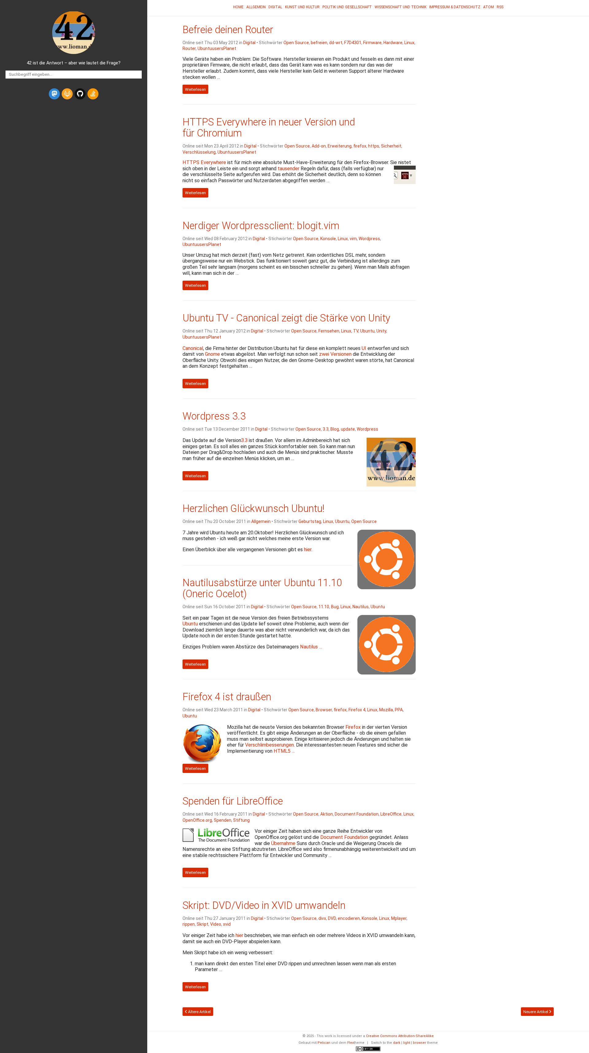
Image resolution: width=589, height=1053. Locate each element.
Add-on (319, 146)
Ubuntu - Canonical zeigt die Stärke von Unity (287, 318)
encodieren (349, 918)
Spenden (222, 820)
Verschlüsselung (199, 152)
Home (238, 7)
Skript (202, 924)
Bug (335, 606)
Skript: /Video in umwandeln (264, 905)
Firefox (353, 727)
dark (396, 1043)
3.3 (326, 429)
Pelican (324, 1043)
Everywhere (204, 162)
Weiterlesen (195, 89)
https (373, 146)
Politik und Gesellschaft (347, 7)
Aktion (326, 814)
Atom (488, 7)
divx (322, 918)
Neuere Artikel (536, 1011)
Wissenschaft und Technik (400, 7)
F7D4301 (352, 42)
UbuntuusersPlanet (217, 48)
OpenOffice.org (197, 820)
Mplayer (398, 918)
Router (189, 48)
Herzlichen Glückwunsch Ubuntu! (254, 508)
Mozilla (386, 709)
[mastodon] (54, 93)
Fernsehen (328, 331)
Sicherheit (391, 146)
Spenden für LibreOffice (233, 801)
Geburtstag (309, 521)
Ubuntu (367, 331)
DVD (332, 918)
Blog (334, 429)
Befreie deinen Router (228, 30)
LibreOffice (391, 814)
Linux (409, 42)
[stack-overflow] (92, 93)
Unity (381, 331)
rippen (189, 924)
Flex (350, 1043)
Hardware (392, 42)
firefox (359, 146)
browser (419, 1043)
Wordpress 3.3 (214, 416)
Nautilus (360, 606)
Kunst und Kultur (302, 7)
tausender (288, 168)
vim (353, 238)
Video (215, 924)
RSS (500, 7)
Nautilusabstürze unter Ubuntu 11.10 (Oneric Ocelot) (262, 588)
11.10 (323, 606)
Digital (275, 7)
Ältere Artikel (199, 1011)
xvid (227, 924)
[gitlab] (67, 93)
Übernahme (283, 843)
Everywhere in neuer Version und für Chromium (269, 127)
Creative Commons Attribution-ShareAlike (400, 1036)
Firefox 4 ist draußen (227, 697)
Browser (324, 709)
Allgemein (256, 7)
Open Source (296, 42)
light (406, 1043)
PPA (399, 709)
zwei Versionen (335, 354)
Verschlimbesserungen (269, 745)
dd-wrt (335, 42)
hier (307, 549)
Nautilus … (311, 647)
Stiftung (241, 820)
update (348, 429)
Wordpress (369, 238)
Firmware (372, 42)
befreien (319, 42)
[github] (80, 93)
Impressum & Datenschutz (454, 7)
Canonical (193, 348)
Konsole (328, 238)
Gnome (212, 354)
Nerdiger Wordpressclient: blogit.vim (261, 226)
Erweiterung (340, 146)
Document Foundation (357, 814)
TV (355, 331)
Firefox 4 (356, 709)
